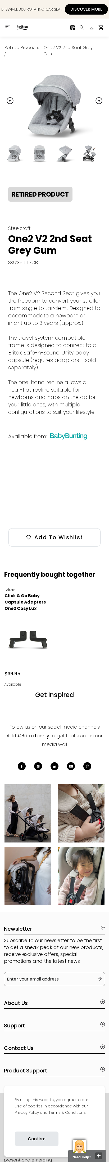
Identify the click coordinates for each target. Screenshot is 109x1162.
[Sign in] (91, 27)
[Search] (82, 27)
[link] (21, 766)
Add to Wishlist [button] (58, 537)
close (98, 1155)
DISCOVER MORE (86, 9)
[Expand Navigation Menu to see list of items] (8, 26)
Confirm (37, 1139)
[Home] (22, 27)
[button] (101, 27)
